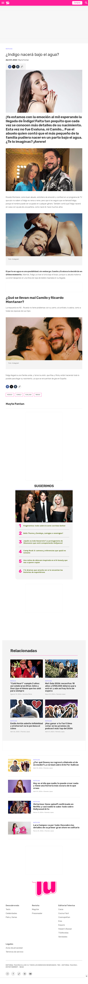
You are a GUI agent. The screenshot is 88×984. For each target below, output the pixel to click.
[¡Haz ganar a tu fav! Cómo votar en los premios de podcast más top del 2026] (61, 709)
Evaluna (28, 394)
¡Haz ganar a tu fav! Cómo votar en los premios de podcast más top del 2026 (59, 726)
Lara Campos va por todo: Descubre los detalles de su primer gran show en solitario (56, 826)
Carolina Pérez (27, 694)
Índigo (38, 394)
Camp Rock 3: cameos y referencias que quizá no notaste (44, 551)
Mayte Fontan (23, 60)
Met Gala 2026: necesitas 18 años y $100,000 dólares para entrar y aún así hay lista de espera (60, 687)
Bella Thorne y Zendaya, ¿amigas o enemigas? (43, 533)
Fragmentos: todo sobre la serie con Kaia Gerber (44, 526)
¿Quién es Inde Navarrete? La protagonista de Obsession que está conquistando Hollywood (43, 542)
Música (13, 681)
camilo (18, 394)
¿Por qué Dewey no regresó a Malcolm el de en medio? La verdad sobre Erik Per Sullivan (56, 763)
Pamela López (60, 694)
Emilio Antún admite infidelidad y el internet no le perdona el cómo (26, 726)
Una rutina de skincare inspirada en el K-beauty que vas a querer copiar (45, 561)
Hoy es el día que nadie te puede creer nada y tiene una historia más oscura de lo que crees (55, 785)
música (9, 394)
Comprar (77, 3)
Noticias (9, 49)
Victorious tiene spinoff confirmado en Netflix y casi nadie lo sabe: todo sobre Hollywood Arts (53, 806)
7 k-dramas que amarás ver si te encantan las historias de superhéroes (43, 571)
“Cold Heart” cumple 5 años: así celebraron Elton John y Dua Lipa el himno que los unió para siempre (25, 687)
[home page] (7, 3)
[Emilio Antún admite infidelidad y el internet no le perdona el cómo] (26, 709)
